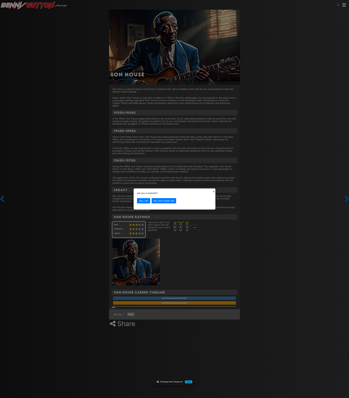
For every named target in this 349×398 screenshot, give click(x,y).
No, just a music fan (164, 200)
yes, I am (143, 200)
